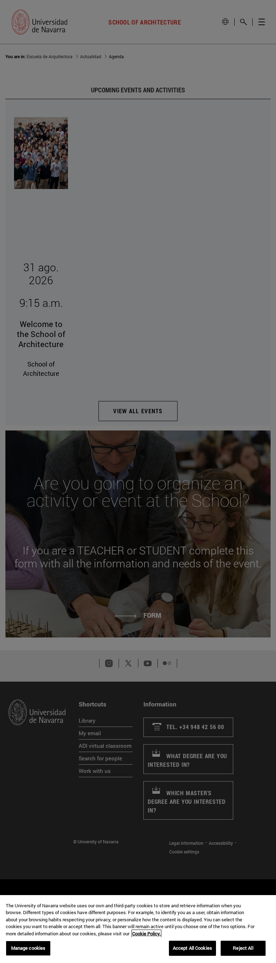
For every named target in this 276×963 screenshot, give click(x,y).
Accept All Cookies (192, 948)
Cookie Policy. (146, 933)
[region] (138, 929)
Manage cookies (28, 948)
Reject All (243, 948)
